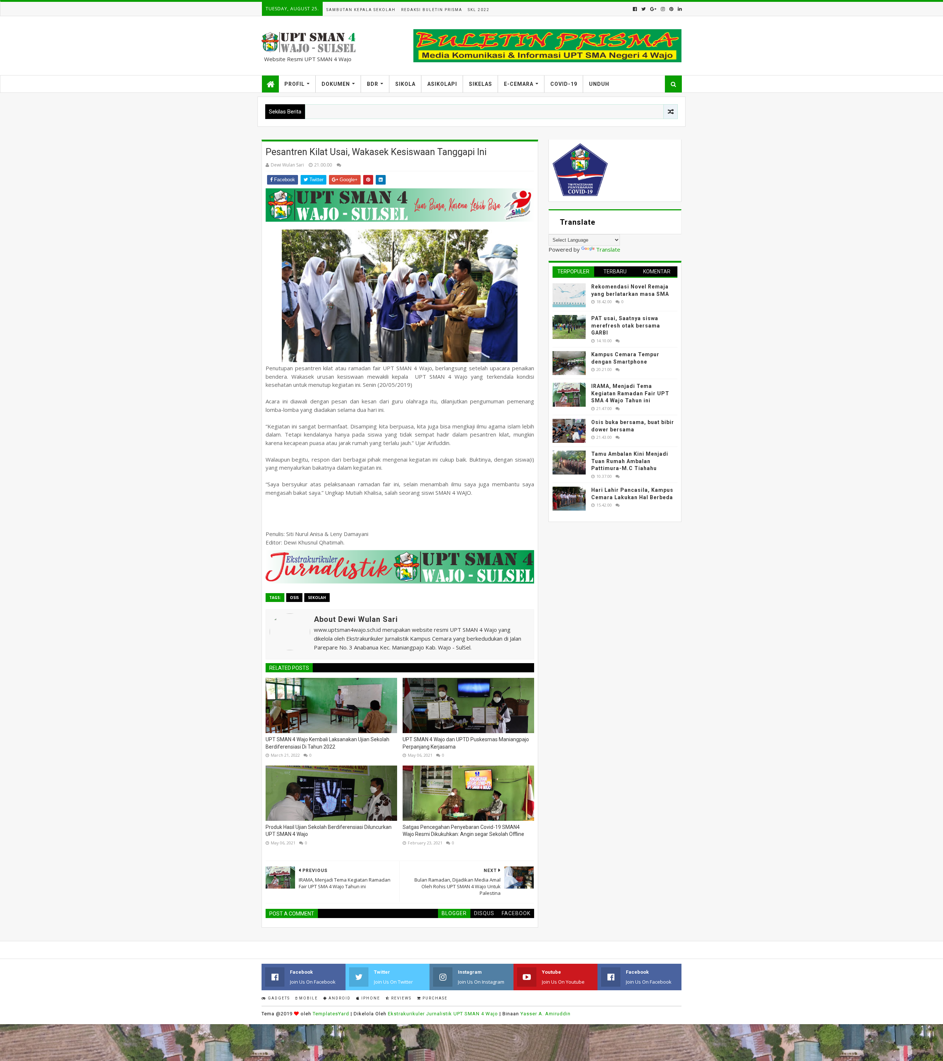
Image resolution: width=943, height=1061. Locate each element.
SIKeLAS (480, 84)
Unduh (599, 84)
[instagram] (662, 9)
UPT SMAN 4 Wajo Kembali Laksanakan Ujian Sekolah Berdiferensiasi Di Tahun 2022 (327, 743)
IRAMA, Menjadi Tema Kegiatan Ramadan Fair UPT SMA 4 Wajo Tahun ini (630, 393)
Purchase (434, 998)
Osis (294, 597)
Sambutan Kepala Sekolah (361, 10)
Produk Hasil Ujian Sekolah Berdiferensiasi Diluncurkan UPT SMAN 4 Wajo (329, 830)
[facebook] (634, 9)
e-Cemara (518, 84)
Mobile (308, 998)
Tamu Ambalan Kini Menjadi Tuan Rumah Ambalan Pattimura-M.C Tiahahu (629, 461)
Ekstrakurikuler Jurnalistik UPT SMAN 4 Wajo (443, 1013)
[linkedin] (679, 9)
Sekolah (317, 597)
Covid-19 (563, 84)
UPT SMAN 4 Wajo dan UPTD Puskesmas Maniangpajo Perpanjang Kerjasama (466, 743)
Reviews (400, 998)
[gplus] (653, 9)
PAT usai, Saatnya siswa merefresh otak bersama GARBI (625, 325)
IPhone (370, 998)
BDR (372, 84)
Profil (294, 84)
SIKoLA (405, 84)
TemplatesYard (331, 1013)
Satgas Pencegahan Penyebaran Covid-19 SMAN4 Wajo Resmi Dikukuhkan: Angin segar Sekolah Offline (463, 830)
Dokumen (336, 84)
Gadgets (278, 998)
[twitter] (643, 9)
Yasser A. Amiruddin (545, 1013)
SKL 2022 (479, 10)
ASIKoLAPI (442, 84)
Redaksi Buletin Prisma (431, 10)
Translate (608, 249)
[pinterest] (671, 9)
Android (339, 998)
